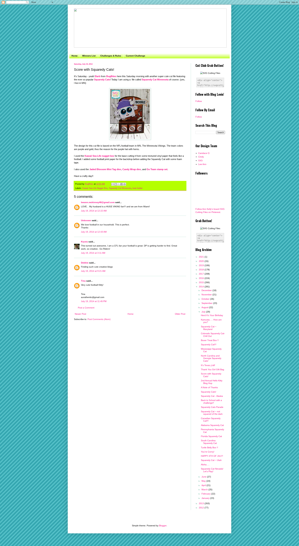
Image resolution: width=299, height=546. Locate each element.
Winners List (89, 55)
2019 (201, 265)
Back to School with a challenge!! (211, 401)
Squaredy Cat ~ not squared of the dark (212, 412)
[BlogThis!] (115, 184)
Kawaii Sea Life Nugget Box (95, 188)
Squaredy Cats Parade (212, 407)
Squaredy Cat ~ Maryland (208, 327)
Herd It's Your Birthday (212, 315)
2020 (201, 261)
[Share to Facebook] (121, 184)
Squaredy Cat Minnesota (155, 79)
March (205, 489)
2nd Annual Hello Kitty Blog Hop (211, 381)
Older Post (180, 314)
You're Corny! (207, 451)
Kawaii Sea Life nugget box (99, 156)
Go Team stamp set (157, 169)
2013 (201, 503)
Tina (83, 281)
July (204, 311)
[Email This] (112, 184)
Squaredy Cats (102, 79)
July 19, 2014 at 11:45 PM (94, 301)
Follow (198, 101)
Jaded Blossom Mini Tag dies (105, 169)
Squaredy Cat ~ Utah (211, 460)
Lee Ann (202, 164)
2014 (201, 286)
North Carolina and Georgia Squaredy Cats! (211, 358)
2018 (201, 269)
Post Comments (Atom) (99, 319)
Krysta (84, 241)
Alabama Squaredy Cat (212, 425)
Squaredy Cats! (208, 392)
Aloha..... (205, 464)
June (204, 476)
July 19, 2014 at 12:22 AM (94, 210)
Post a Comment (86, 307)
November (207, 294)
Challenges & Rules (110, 55)
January (206, 498)
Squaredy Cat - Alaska (212, 396)
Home (74, 55)
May (204, 481)
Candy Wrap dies (131, 169)
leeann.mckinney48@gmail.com (98, 202)
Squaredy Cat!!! (208, 344)
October (206, 299)
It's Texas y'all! (208, 365)
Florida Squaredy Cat (211, 436)
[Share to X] (118, 184)
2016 (201, 278)
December (207, 290)
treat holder (137, 188)
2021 (201, 257)
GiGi (200, 160)
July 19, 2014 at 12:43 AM (94, 232)
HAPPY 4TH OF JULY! (212, 456)
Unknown (86, 220)
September (207, 303)
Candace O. (204, 153)
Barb (97, 76)
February (206, 493)
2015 (201, 282)
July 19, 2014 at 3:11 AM (93, 253)
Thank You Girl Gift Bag (212, 369)
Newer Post (80, 314)
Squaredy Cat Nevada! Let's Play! (212, 470)
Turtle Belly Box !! (209, 447)
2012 (201, 507)
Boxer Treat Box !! (210, 340)
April (204, 485)
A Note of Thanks (209, 387)
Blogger (162, 525)
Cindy (201, 156)
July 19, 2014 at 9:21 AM (93, 271)
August (205, 307)
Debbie (84, 262)
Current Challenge (135, 55)
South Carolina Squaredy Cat (209, 441)
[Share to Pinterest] (124, 184)
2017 (201, 274)
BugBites (111, 76)
